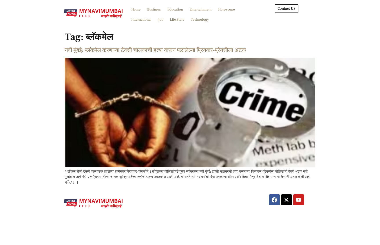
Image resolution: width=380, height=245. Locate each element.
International (141, 19)
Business (154, 9)
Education (175, 9)
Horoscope (226, 9)
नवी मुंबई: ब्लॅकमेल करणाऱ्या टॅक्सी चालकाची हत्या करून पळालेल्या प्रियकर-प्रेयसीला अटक (155, 50)
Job (160, 19)
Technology (200, 19)
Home (136, 9)
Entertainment (201, 9)
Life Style (177, 19)
